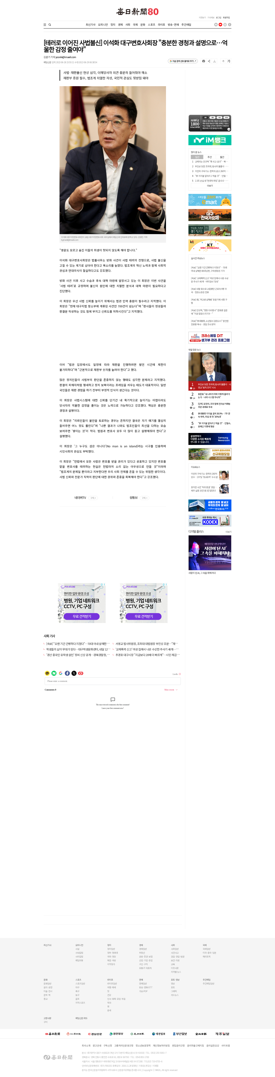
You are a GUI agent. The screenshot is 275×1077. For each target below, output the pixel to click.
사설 (77, 949)
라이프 (161, 24)
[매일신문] (52, 1033)
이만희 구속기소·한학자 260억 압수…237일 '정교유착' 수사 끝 (204, 475)
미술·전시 (48, 991)
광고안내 (97, 1045)
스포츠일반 (80, 983)
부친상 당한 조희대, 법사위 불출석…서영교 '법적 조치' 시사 (220, 166)
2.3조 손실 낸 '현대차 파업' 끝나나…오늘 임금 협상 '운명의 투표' (222, 180)
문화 (142, 24)
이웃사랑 (175, 968)
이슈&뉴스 (195, 467)
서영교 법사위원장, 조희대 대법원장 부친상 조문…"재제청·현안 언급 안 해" (157, 644)
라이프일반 (112, 983)
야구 (77, 987)
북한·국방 (111, 960)
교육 (173, 964)
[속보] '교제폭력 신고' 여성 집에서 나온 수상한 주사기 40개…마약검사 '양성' (209, 280)
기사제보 (210, 17)
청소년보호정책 (143, 1045)
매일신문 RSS (81, 1018)
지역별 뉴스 (176, 972)
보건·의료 (175, 960)
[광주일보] (137, 1033)
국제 (135, 24)
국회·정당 (111, 956)
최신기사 (90, 24)
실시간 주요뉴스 (198, 258)
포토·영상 (175, 980)
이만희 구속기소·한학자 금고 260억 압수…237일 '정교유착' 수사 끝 (224, 171)
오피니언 (103, 24)
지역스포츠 (80, 1003)
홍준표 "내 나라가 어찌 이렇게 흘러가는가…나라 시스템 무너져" (214, 395)
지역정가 (111, 964)
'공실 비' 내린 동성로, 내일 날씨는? (227, 572)
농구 (77, 995)
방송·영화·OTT (145, 987)
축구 (77, 991)
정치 (112, 24)
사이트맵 (225, 1045)
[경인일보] (116, 1033)
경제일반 (143, 949)
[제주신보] (222, 1033)
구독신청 (107, 1045)
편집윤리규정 (178, 1045)
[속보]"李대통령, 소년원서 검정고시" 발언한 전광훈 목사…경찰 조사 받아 (210, 322)
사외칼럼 (79, 956)
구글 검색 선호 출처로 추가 (183, 61)
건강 (109, 995)
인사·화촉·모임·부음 (116, 999)
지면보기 (202, 17)
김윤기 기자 (50, 57)
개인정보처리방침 (161, 1045)
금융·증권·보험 (145, 956)
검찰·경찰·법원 (177, 956)
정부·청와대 (112, 953)
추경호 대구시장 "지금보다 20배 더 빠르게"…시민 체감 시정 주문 (152, 655)
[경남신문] (95, 1033)
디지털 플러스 (196, 531)
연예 (141, 980)
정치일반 (111, 949)
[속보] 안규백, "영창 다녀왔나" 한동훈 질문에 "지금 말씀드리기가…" (209, 312)
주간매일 (186, 24)
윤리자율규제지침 (195, 1045)
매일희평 (79, 960)
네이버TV (85, 497)
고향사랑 (47, 1018)
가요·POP (143, 991)
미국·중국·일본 (209, 953)
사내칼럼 (79, 953)
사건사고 (175, 953)
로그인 (218, 17)
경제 (120, 24)
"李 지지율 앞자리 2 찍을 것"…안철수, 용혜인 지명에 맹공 (220, 175)
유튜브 (138, 497)
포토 (173, 987)
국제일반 (206, 949)
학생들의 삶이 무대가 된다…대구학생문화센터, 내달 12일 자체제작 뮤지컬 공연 (90, 649)
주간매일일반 (208, 983)
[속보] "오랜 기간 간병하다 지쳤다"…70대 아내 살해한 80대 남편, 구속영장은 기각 (91, 644)
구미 (45, 1022)
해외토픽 (206, 956)
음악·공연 (48, 987)
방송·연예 (173, 24)
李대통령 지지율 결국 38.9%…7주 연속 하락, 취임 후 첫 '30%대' (214, 415)
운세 (109, 1010)
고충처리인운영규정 (123, 1045)
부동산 (142, 953)
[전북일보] (201, 1033)
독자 (109, 1003)
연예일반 (143, 983)
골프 (77, 999)
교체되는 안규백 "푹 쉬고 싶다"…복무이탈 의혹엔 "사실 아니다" (222, 161)
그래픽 (174, 991)
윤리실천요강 (212, 1045)
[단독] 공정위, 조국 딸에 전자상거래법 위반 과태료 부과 (214, 405)
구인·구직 (143, 964)
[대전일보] (158, 1033)
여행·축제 (111, 987)
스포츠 (151, 24)
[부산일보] (180, 1033)
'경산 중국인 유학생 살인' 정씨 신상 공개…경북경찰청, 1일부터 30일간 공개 (88, 655)
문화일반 (47, 983)
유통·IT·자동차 (145, 968)
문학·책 (47, 995)
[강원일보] (74, 1034)
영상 (173, 983)
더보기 (228, 531)
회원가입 (226, 17)
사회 (127, 24)
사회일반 (175, 949)
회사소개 (86, 1045)
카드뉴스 (175, 995)
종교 (45, 999)
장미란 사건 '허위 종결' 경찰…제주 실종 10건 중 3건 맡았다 (204, 489)
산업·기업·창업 (145, 960)
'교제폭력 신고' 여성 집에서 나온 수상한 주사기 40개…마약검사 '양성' (154, 649)
